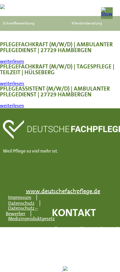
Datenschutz (21, 203)
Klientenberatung (87, 23)
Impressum (19, 197)
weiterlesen (12, 61)
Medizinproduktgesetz (31, 219)
